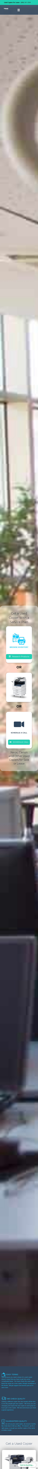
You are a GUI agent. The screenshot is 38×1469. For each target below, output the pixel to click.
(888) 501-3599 (26, 2)
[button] (19, 742)
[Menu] (18, 10)
